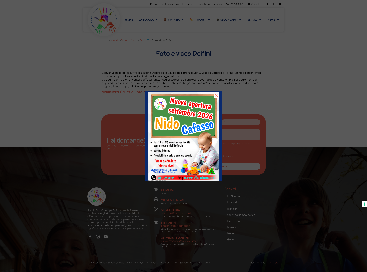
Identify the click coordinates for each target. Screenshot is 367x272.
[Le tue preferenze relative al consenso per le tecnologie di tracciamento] (364, 204)
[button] (216, 96)
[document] (183, 136)
